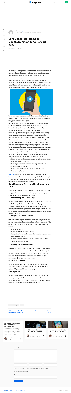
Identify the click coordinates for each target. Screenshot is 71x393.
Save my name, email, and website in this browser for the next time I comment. (32, 368)
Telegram (11, 174)
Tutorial (15, 5)
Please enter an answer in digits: (21, 371)
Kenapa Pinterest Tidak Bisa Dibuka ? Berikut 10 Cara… (57, 330)
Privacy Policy (16, 390)
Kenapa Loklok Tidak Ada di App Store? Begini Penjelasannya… (12, 324)
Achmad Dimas (11, 337)
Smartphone (36, 5)
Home (9, 5)
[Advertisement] (35, 9)
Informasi (21, 5)
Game (42, 5)
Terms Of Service (23, 390)
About (4, 390)
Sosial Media (59, 5)
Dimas (19, 30)
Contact (7, 390)
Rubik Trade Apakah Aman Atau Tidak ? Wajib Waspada (35, 330)
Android (29, 5)
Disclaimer (11, 390)
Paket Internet (50, 5)
